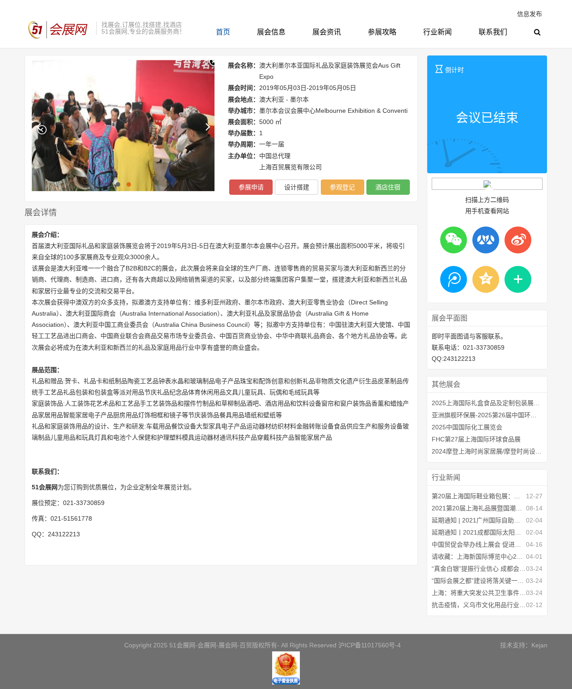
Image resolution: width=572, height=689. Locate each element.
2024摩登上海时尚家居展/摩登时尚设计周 (487, 451)
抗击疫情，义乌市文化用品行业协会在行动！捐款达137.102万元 (479, 604)
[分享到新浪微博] (518, 240)
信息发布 (529, 13)
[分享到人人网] (485, 240)
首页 (223, 32)
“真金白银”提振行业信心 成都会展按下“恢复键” (479, 568)
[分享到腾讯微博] (453, 279)
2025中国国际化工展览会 (467, 427)
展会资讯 (326, 32)
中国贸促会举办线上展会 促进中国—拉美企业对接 (479, 544)
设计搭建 (296, 187)
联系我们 (493, 32)
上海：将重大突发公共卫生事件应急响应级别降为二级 (479, 592)
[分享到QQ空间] (485, 279)
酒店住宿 (387, 187)
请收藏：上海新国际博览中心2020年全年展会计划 (479, 556)
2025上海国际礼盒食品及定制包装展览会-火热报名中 (487, 403)
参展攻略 (382, 32)
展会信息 (271, 32)
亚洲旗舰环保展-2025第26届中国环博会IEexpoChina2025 (487, 415)
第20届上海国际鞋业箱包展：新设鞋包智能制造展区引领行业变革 (479, 496)
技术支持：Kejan (523, 645)
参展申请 (251, 187)
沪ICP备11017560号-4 (369, 645)
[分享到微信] (453, 240)
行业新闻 (437, 32)
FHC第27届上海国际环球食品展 (476, 439)
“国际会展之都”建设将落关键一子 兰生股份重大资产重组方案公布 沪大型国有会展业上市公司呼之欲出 (479, 580)
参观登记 (342, 187)
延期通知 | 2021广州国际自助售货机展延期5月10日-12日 (479, 520)
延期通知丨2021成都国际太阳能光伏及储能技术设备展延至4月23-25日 (479, 532)
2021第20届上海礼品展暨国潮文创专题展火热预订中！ (479, 508)
